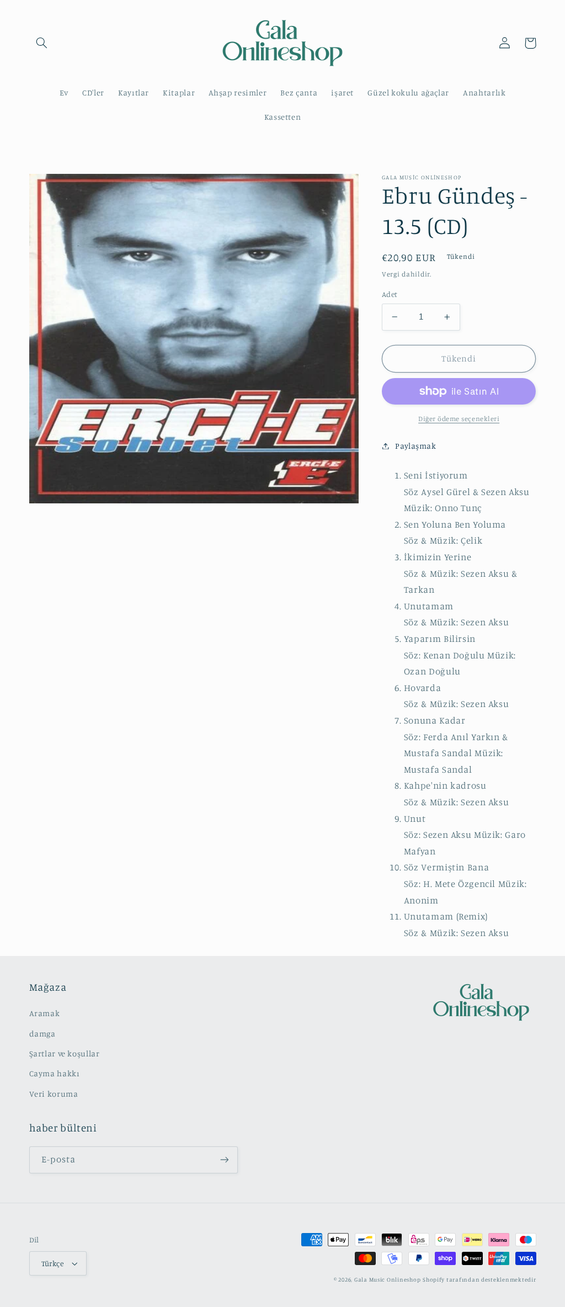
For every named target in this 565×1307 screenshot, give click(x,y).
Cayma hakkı (54, 1073)
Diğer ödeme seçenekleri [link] (458, 419)
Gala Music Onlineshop (387, 1279)
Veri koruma (53, 1093)
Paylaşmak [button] (415, 445)
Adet (390, 294)
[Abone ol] (224, 1159)
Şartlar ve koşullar (64, 1053)
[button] (42, 43)
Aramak (44, 1013)
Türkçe (52, 1263)
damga (42, 1033)
